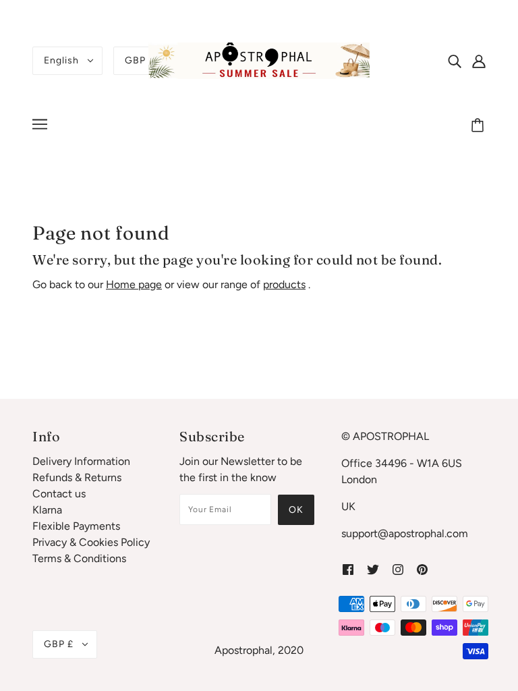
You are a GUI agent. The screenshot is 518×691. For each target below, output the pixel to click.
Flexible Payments (76, 526)
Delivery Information (81, 461)
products (284, 284)
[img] (454, 60)
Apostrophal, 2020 (259, 650)
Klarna (47, 509)
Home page (134, 284)
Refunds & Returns (76, 477)
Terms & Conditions (79, 558)
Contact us (59, 493)
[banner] (259, 59)
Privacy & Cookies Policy (91, 542)
